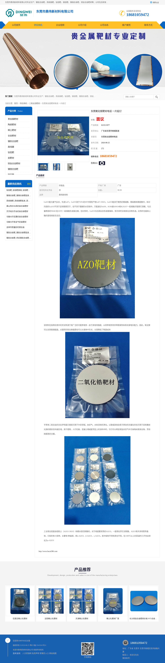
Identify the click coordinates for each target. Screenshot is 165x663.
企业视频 (60, 25)
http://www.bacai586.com (48, 551)
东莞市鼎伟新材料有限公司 (23, 650)
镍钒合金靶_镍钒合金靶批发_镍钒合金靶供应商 (18, 233)
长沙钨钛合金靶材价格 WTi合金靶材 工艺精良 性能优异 (121, 619)
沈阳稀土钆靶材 (20, 619)
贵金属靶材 (13, 119)
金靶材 (11, 158)
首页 (16, 103)
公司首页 (16, 25)
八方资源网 (26, 653)
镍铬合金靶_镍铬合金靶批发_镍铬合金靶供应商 (18, 195)
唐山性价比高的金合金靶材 (17, 206)
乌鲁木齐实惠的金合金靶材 (17, 217)
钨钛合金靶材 (14, 163)
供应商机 (38, 25)
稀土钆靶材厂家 (82, 619)
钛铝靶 (11, 152)
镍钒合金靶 (13, 141)
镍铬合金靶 (13, 169)
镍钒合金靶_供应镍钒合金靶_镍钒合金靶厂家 (18, 238)
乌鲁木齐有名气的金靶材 (16, 222)
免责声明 (35, 653)
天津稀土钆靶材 (51, 619)
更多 (29, 184)
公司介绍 (82, 25)
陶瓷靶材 (12, 124)
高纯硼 (11, 147)
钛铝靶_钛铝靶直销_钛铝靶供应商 (18, 190)
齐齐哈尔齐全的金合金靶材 (17, 211)
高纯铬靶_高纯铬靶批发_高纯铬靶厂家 (18, 201)
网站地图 (52, 653)
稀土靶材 (12, 130)
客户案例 (126, 25)
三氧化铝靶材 (34, 103)
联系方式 (148, 25)
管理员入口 (44, 653)
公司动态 (104, 25)
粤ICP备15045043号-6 (38, 645)
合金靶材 (12, 136)
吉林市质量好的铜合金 (15, 227)
